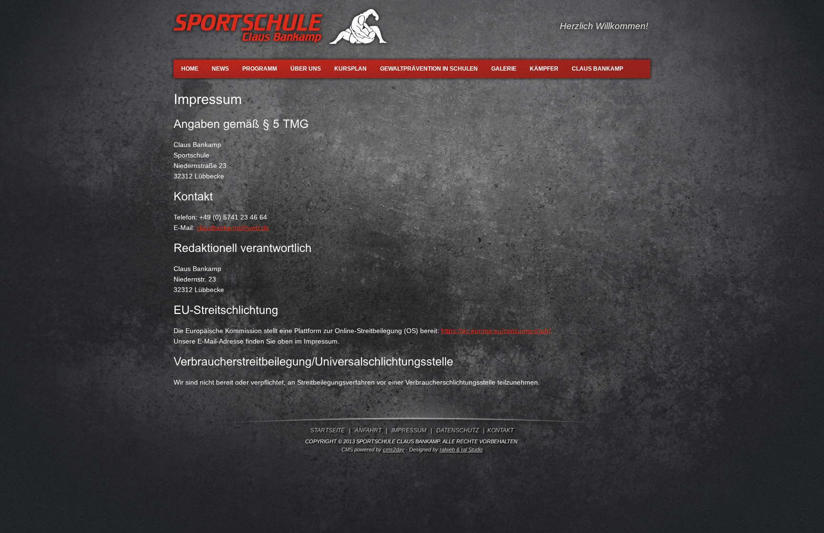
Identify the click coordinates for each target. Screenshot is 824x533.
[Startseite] (281, 50)
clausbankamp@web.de (232, 227)
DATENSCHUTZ (457, 430)
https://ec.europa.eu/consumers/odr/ (496, 330)
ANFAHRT (368, 430)
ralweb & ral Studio (461, 449)
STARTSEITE (327, 430)
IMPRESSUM (408, 430)
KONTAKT (500, 430)
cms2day (393, 449)
